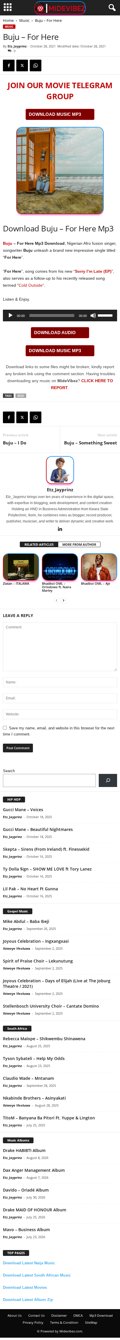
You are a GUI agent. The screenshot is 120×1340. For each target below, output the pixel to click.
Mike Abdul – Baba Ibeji (26, 921)
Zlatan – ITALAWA (16, 583)
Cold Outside (31, 285)
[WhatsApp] (35, 65)
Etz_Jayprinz (17, 46)
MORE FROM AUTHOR (79, 544)
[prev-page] (56, 600)
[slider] (106, 315)
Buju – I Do (14, 443)
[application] (60, 315)
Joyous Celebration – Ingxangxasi (36, 941)
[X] (22, 65)
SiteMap (91, 1322)
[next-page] (63, 600)
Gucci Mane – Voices (23, 809)
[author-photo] (60, 470)
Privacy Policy (33, 1322)
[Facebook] (9, 65)
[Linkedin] (60, 529)
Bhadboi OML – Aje (95, 583)
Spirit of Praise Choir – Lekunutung (38, 961)
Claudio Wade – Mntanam (28, 1078)
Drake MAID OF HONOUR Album (34, 1210)
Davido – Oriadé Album (26, 1190)
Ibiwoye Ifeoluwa (16, 948)
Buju (7, 243)
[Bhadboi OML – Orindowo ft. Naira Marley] (60, 567)
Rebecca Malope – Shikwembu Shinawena (44, 1038)
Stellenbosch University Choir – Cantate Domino (51, 1006)
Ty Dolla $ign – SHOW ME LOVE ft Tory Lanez (47, 869)
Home (8, 20)
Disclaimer (59, 1315)
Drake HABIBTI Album (24, 1150)
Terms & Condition (64, 1322)
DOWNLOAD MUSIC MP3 (55, 114)
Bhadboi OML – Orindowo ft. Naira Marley (56, 587)
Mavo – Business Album (26, 1229)
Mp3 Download (101, 1315)
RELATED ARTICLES (39, 544)
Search (9, 771)
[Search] (108, 780)
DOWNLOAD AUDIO (55, 332)
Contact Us (36, 1315)
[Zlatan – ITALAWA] (21, 567)
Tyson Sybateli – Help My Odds (34, 1058)
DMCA (78, 1315)
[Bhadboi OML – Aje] (99, 567)
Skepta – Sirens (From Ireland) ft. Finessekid (46, 849)
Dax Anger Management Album (34, 1170)
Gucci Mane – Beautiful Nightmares (38, 829)
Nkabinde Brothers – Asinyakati (34, 1098)
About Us (15, 1315)
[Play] (10, 315)
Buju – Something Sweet (90, 443)
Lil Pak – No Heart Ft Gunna (30, 888)
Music (24, 20)
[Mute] (93, 315)
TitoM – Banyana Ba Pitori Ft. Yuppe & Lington (49, 1118)
